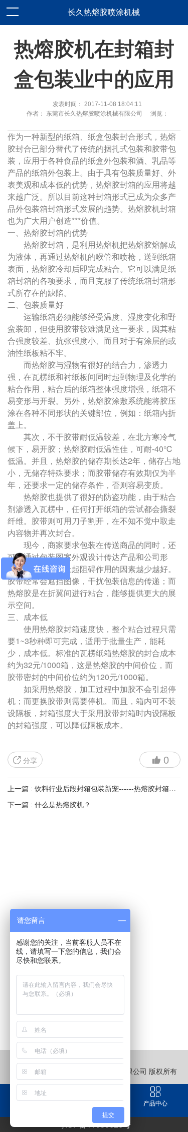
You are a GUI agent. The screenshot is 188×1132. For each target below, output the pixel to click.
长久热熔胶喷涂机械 (104, 12)
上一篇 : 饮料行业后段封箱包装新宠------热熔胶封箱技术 (95, 789)
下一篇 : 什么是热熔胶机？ (49, 805)
